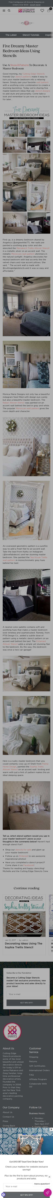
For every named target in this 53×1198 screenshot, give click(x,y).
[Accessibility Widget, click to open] (3, 1195)
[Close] (51, 1123)
